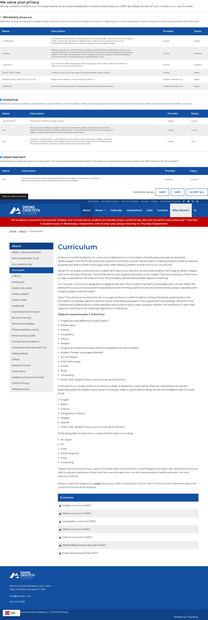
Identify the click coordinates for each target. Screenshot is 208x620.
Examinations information (26, 312)
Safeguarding (19, 353)
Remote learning (21, 318)
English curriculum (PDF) (76, 505)
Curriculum (18, 270)
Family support (20, 294)
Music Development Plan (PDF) (80, 553)
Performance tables (23, 324)
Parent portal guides (170, 201)
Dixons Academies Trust (25, 258)
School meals (19, 300)
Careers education (22, 288)
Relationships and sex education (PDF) (84, 545)
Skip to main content (14, 196)
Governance (19, 371)
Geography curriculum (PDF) (79, 521)
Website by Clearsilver (186, 617)
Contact (162, 210)
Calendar (116, 210)
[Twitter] (188, 201)
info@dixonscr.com (20, 596)
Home (12, 231)
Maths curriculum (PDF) (76, 529)
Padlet (154, 201)
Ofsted (16, 359)
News (99, 210)
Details (136, 192)
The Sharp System (110, 201)
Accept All (197, 192)
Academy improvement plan (28, 377)
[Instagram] (193, 201)
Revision (145, 201)
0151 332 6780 (17, 601)
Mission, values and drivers (26, 252)
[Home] (24, 210)
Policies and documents (25, 329)
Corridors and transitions (25, 341)
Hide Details (147, 192)
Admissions (134, 210)
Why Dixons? (180, 210)
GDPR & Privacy (21, 383)
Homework (18, 282)
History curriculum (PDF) (76, 513)
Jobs (149, 210)
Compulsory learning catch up (29, 347)
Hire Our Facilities (130, 201)
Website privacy (21, 389)
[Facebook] (184, 201)
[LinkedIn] (197, 201)
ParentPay (93, 201)
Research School (21, 365)
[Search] (195, 210)
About (87, 210)
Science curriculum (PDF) (77, 537)
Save (162, 192)
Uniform (16, 276)
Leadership (18, 306)
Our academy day (22, 264)
